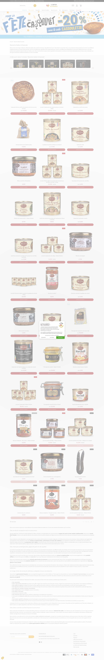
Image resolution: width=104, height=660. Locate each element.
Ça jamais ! (43, 337)
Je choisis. (52, 337)
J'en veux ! (60, 337)
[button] (2, 658)
